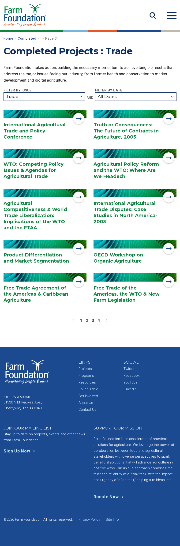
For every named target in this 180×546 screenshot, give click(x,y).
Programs (86, 375)
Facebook (131, 375)
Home (8, 38)
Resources (87, 382)
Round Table (88, 389)
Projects (85, 369)
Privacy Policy (89, 519)
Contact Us (87, 409)
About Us (86, 403)
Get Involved (88, 396)
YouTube (131, 382)
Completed (27, 38)
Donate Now (107, 496)
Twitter (129, 369)
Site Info (112, 519)
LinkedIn (130, 389)
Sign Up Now (17, 450)
